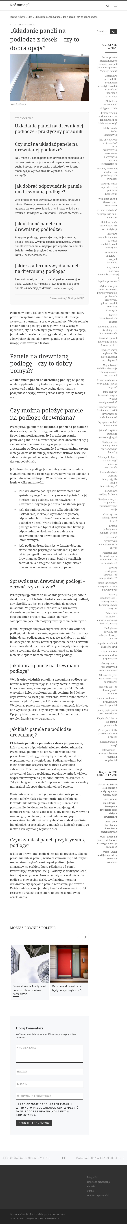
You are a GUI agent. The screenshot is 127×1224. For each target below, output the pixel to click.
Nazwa (22, 1071)
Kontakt (91, 1186)
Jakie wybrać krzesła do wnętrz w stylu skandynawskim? (107, 397)
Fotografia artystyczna (98, 1181)
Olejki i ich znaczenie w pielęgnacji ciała (108, 104)
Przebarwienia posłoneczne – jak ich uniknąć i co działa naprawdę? (107, 118)
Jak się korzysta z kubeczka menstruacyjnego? (107, 434)
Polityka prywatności (97, 1195)
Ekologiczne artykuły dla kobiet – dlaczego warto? (108, 633)
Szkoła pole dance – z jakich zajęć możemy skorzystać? (107, 462)
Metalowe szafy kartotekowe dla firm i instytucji (108, 225)
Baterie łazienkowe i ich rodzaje (108, 318)
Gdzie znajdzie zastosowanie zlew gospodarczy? (107, 655)
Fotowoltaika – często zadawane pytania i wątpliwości (108, 755)
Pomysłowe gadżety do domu (108, 492)
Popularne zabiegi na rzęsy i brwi (107, 645)
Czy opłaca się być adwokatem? (107, 424)
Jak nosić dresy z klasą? (108, 743)
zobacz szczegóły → (70, 213)
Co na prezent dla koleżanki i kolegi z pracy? (107, 733)
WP (21, 1218)
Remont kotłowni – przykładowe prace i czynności (107, 702)
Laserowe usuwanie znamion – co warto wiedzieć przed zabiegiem (107, 240)
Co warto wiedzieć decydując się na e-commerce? (107, 214)
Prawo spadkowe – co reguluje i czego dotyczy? (107, 384)
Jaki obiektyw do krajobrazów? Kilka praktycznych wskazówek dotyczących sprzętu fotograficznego (108, 151)
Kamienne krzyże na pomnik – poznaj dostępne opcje (108, 504)
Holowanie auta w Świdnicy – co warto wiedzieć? (107, 330)
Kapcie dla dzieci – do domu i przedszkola (107, 722)
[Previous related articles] (77, 936)
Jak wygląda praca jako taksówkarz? (107, 712)
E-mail (22, 1084)
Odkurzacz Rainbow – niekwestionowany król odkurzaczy (107, 618)
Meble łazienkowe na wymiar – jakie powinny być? (107, 586)
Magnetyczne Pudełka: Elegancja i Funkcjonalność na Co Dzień (107, 370)
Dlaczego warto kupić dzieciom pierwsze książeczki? (109, 188)
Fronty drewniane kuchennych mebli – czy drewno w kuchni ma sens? (107, 412)
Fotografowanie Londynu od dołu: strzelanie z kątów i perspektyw (29, 990)
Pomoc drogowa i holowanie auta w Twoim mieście (107, 342)
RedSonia (21, 104)
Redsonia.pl (24, 1214)
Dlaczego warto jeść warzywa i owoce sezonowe (108, 667)
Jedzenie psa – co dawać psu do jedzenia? (108, 690)
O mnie (90, 1190)
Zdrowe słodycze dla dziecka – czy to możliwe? (108, 678)
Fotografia (92, 1177)
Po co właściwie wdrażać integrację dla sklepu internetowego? (108, 479)
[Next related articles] (85, 936)
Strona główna (17, 16)
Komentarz (26, 1047)
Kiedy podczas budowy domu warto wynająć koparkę (109, 447)
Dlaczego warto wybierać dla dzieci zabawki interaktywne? (109, 355)
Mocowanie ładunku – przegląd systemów (111, 257)
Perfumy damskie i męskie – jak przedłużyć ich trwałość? (107, 173)
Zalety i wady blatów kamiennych (110, 131)
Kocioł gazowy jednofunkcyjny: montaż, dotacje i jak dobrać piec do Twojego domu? (107, 64)
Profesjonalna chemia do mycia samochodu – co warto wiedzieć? (108, 557)
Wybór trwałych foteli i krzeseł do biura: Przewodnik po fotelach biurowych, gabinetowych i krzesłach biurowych (107, 298)
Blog (30, 16)
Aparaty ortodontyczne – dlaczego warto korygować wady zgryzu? (108, 601)
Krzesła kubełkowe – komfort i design (108, 529)
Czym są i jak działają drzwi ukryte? (109, 517)
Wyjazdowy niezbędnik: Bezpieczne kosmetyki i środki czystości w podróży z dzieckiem (107, 86)
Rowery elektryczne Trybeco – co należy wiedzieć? (108, 573)
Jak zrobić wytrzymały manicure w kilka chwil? (108, 542)
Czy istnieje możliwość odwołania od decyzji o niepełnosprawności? (108, 274)
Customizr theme (52, 1218)
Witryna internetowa (34, 1096)
